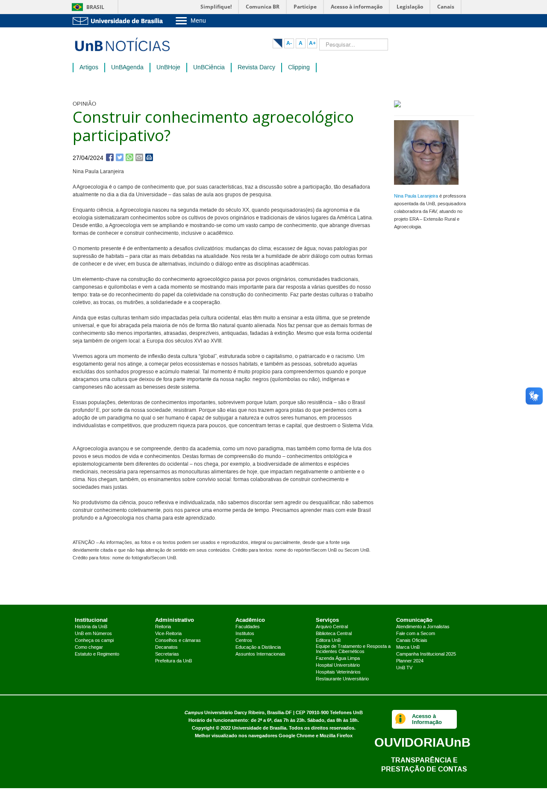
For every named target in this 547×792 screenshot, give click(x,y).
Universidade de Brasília (259, 728)
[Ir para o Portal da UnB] (120, 21)
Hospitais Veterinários (338, 672)
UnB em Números (93, 633)
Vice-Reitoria (168, 633)
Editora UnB (328, 640)
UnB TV (404, 668)
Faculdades (247, 626)
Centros (243, 640)
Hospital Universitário (338, 665)
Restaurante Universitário (342, 679)
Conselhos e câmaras (178, 640)
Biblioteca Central (334, 633)
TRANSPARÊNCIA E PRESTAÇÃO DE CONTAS (424, 764)
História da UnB (91, 626)
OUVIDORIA (422, 742)
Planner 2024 (409, 661)
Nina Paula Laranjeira (416, 196)
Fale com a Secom (415, 633)
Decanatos (166, 647)
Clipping (299, 67)
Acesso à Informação (427, 719)
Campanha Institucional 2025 (426, 654)
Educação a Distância (258, 647)
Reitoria (163, 626)
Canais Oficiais (411, 640)
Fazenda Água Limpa (338, 658)
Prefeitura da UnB (173, 661)
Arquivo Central (332, 626)
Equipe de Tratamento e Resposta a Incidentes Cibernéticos (353, 649)
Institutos (244, 633)
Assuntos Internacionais (260, 654)
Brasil (95, 7)
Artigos (88, 67)
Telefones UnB (346, 712)
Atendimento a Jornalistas (423, 626)
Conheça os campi (94, 640)
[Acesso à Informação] (400, 719)
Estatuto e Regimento (97, 654)
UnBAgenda (127, 67)
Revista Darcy (256, 67)
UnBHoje (168, 67)
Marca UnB (408, 647)
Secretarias (167, 654)
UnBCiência (209, 67)
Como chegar (89, 647)
